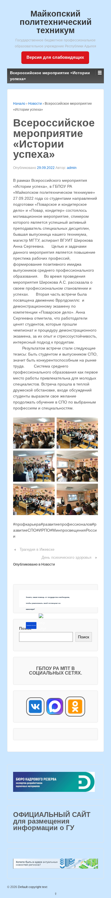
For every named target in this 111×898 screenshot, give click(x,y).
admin (72, 168)
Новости (35, 104)
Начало (19, 104)
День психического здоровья (66, 557)
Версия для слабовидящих (55, 57)
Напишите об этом (31, 625)
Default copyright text (32, 887)
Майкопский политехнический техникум (56, 22)
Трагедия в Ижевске (37, 549)
